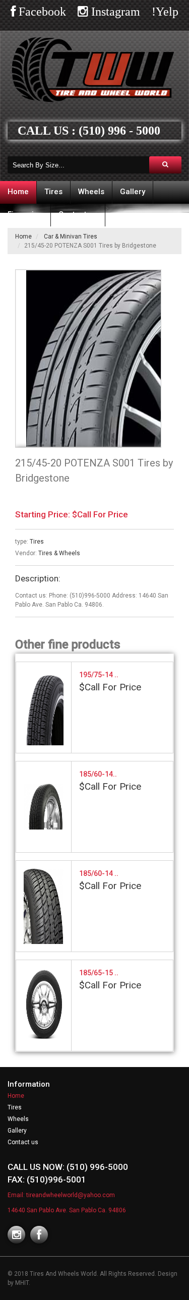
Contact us (77, 214)
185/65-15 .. (98, 973)
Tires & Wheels (59, 553)
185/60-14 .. (98, 873)
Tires (53, 191)
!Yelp (165, 12)
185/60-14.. (98, 774)
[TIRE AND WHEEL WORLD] (98, 358)
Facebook (41, 12)
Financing (25, 214)
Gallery (132, 191)
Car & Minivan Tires (70, 236)
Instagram (114, 12)
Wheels (91, 191)
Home (18, 191)
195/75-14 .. (98, 675)
